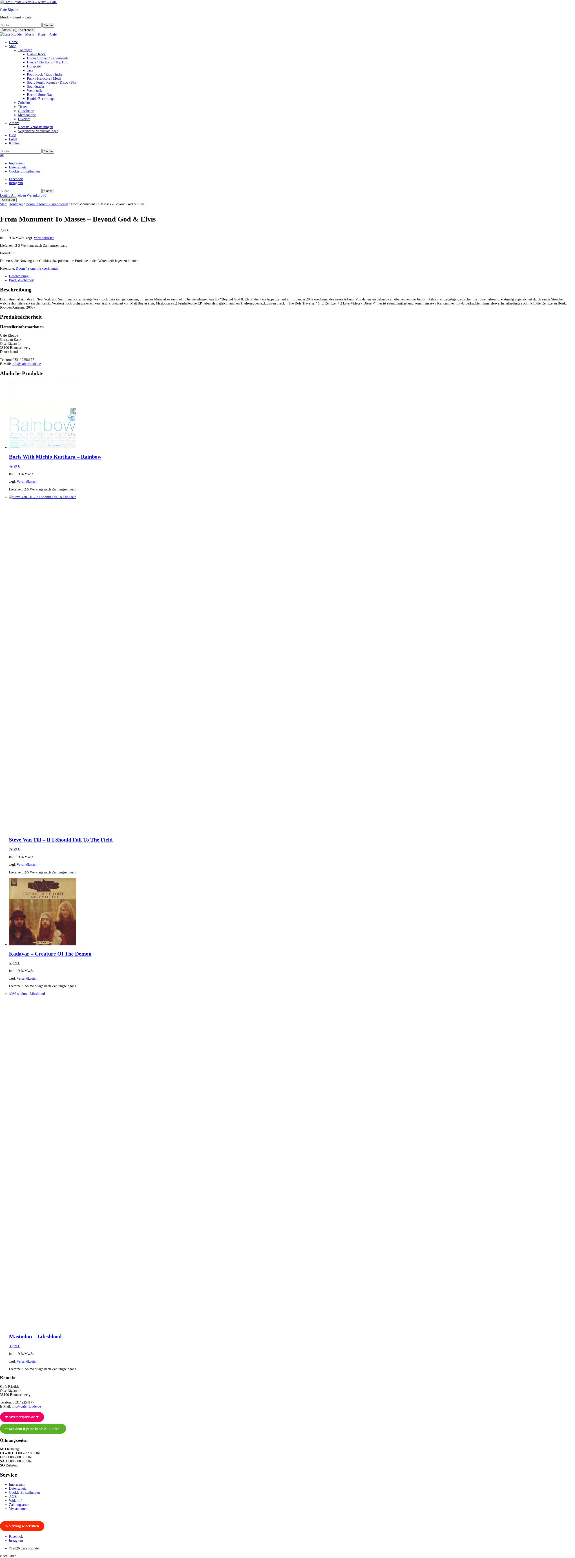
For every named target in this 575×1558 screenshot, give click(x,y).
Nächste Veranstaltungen (35, 127)
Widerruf (15, 1500)
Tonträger (25, 50)
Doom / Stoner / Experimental (48, 58)
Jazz (30, 70)
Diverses (24, 119)
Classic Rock (36, 54)
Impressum (16, 163)
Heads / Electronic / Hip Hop (47, 62)
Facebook (16, 179)
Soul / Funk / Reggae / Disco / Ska (51, 82)
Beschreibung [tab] (19, 276)
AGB (13, 1496)
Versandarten (18, 1509)
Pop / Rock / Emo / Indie (44, 74)
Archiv (14, 123)
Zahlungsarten (19, 1505)
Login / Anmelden (13, 195)
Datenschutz (18, 167)
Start (3, 204)
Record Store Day (40, 94)
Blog (12, 135)
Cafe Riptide (9, 9)
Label (13, 139)
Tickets (23, 107)
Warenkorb (37, 195)
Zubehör (24, 103)
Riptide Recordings (40, 99)
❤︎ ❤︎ (22, 1417)
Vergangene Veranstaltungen (38, 131)
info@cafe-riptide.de (26, 364)
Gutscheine (26, 111)
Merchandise (27, 115)
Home (13, 42)
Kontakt (14, 143)
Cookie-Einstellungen (24, 171)
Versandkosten (44, 238)
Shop (12, 46)
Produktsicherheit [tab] (21, 280)
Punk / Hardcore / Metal (44, 78)
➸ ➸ (33, 1429)
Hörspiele (34, 66)
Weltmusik (34, 90)
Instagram (16, 183)
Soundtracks (35, 86)
